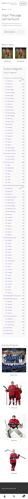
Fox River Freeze (10, 162)
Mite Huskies (10, 101)
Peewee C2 (10, 136)
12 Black (9, 240)
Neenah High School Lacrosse (13, 295)
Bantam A (10, 81)
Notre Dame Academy (11, 316)
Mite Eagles (10, 95)
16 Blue (9, 278)
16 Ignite (9, 284)
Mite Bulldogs (11, 92)
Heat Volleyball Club (11, 237)
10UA (8, 165)
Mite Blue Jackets (12, 197)
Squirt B (9, 142)
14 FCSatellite (11, 261)
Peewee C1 (10, 133)
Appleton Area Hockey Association (14, 78)
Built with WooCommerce (8, 490)
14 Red (9, 266)
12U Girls (9, 307)
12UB (8, 176)
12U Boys (9, 304)
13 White (9, 255)
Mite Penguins (11, 115)
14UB (8, 182)
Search (14, 496)
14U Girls (9, 313)
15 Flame (9, 269)
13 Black (9, 249)
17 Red (9, 290)
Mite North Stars (11, 208)
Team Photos (10, 159)
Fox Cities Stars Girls (11, 153)
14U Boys (9, 310)
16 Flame (9, 281)
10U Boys (9, 301)
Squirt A (9, 139)
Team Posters (9, 330)
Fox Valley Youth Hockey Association (15, 185)
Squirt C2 (9, 232)
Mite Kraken (10, 200)
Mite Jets (9, 104)
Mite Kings (10, 107)
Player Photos (11, 156)
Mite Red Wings (11, 211)
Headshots (10, 319)
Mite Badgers (10, 89)
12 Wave (9, 246)
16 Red (9, 287)
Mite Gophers (10, 98)
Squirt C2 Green (11, 150)
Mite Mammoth (11, 203)
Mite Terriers (10, 121)
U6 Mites (9, 234)
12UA (8, 173)
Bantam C (10, 86)
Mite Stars (10, 118)
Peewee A (9, 127)
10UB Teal (10, 171)
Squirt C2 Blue (11, 147)
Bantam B (10, 84)
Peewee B (9, 130)
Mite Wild (9, 124)
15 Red (9, 275)
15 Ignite (9, 272)
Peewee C (9, 220)
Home (4, 9)
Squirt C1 (9, 145)
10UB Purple (10, 168)
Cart (21, 495)
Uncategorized (9, 333)
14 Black (9, 258)
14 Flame (9, 264)
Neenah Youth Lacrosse (11, 298)
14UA (8, 179)
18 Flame (9, 292)
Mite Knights (10, 110)
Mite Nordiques (11, 205)
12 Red (9, 243)
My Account (4, 496)
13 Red (9, 252)
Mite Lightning (11, 113)
